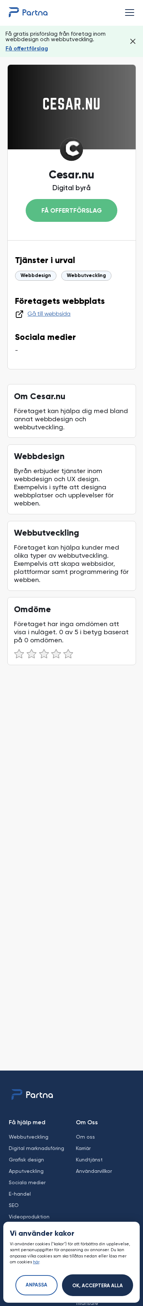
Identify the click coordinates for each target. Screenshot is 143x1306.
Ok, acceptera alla (97, 1286)
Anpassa (36, 1285)
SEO (14, 1205)
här (36, 1262)
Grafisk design (26, 1160)
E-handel (20, 1194)
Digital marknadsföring (36, 1148)
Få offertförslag (27, 49)
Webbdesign (36, 275)
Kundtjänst (89, 1160)
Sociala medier (27, 1182)
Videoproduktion (29, 1217)
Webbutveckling (86, 275)
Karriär (83, 1148)
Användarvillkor (94, 1171)
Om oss (85, 1137)
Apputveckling (26, 1171)
